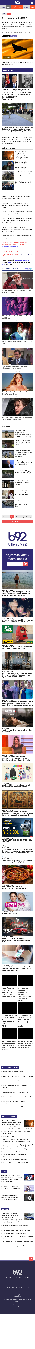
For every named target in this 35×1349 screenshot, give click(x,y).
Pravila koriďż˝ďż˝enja (12, 1287)
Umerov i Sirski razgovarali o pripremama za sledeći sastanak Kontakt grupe (23, 434)
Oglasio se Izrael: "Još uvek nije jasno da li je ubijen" (22, 443)
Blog (17, 1278)
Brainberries (17, 295)
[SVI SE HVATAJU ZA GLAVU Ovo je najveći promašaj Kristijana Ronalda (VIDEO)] (25, 1039)
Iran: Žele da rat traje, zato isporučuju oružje (23, 472)
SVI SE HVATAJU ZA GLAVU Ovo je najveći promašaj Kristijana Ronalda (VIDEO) (25, 1044)
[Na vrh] (31, 1259)
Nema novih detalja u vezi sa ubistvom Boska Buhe (17, 1097)
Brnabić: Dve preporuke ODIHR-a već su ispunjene (10, 1187)
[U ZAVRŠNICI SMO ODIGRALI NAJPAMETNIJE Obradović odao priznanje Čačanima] (9, 986)
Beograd (5, 1209)
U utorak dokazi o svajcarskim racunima (14, 1101)
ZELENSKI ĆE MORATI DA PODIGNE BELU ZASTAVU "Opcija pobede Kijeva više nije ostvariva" (9, 1045)
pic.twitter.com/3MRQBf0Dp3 (10, 246)
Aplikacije (12, 1278)
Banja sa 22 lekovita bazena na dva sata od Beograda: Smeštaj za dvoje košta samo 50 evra (16, 1140)
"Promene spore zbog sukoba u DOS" (13, 1081)
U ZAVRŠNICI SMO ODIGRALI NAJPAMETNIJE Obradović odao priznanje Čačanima (8, 992)
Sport (26, 7)
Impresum (29, 1285)
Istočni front (17, 7)
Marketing (17, 1285)
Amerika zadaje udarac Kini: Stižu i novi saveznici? (17, 1152)
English (27, 1278)
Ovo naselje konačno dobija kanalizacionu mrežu (17, 1233)
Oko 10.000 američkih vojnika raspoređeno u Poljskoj (23, 483)
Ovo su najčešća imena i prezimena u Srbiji (15, 1149)
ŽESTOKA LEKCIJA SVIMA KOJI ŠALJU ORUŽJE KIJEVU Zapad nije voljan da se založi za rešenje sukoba (25, 1021)
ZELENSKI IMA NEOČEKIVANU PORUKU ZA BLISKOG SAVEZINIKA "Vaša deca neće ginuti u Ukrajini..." (24, 994)
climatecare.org (22, 1306)
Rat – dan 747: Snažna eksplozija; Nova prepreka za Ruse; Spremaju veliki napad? (23, 155)
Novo (3, 7)
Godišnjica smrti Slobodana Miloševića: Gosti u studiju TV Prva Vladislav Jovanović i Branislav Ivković (11, 1178)
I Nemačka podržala (8, 1136)
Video (4, 1171)
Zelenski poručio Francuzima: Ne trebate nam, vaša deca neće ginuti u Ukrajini (23, 165)
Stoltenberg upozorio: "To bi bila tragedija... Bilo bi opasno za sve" (24, 463)
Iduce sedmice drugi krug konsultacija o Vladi (15, 1092)
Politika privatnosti (24, 1287)
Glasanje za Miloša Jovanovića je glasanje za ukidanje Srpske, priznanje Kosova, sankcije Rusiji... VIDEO (18, 1145)
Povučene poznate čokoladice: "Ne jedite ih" (15, 1159)
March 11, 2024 (25, 254)
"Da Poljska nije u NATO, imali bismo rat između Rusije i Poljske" (23, 174)
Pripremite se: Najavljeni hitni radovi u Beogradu (16, 1230)
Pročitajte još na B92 (9, 1116)
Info (8, 7)
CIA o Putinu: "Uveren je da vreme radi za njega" (23, 183)
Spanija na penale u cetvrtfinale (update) (14, 1106)
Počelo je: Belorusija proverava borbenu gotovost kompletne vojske (22, 504)
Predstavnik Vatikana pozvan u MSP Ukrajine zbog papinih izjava (23, 493)
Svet (4, 13)
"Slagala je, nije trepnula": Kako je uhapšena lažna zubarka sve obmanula (10, 1197)
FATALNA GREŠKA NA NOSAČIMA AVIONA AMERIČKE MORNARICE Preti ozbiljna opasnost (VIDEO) (9, 1021)
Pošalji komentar (17, 521)
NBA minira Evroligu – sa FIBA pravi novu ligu (15, 1162)
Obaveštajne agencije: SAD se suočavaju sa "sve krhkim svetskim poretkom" (23, 454)
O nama (22, 1278)
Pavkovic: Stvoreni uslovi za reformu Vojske (15, 1071)
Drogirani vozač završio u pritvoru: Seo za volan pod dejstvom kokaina (10, 1215)
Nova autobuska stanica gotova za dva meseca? (16, 1246)
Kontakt (23, 1285)
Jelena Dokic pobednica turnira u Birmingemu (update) (18, 1076)
